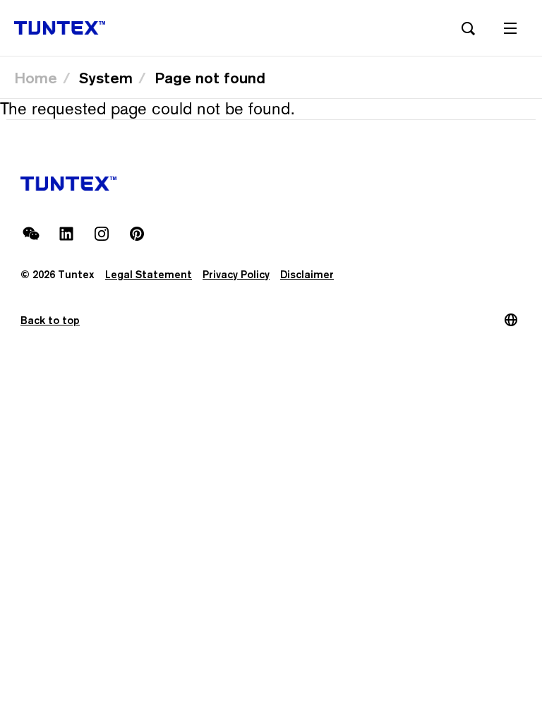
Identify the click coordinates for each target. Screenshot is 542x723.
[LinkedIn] (66, 233)
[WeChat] (31, 233)
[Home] (59, 28)
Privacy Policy (236, 274)
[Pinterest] (136, 233)
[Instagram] (101, 233)
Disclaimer (307, 274)
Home (35, 77)
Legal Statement (148, 274)
